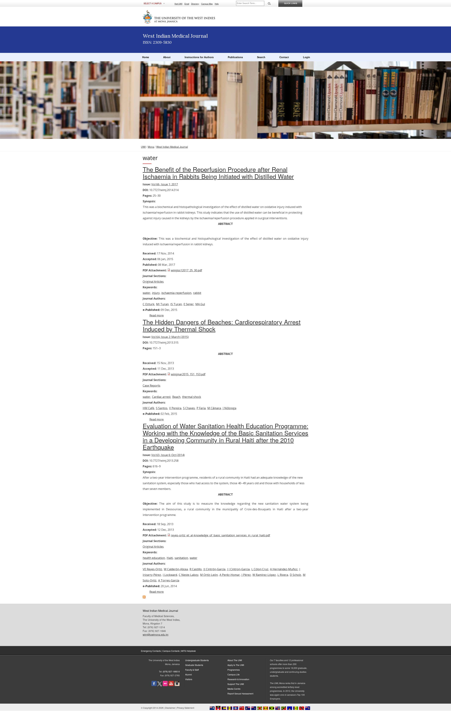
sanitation (181, 558)
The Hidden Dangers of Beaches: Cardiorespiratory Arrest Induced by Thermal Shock (222, 325)
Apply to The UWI (235, 664)
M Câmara (214, 408)
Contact (284, 57)
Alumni (188, 674)
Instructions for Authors (199, 57)
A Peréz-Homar (230, 575)
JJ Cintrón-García (214, 569)
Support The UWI (235, 683)
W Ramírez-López (264, 575)
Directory (195, 3)
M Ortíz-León (209, 575)
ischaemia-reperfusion (176, 293)
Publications (235, 57)
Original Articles (153, 282)
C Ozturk (148, 304)
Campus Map (207, 3)
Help (217, 3)
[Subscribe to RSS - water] (144, 597)
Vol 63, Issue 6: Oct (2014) (168, 455)
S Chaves (189, 408)
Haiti (170, 558)
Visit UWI (178, 3)
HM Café (148, 408)
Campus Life (233, 674)
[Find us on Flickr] (165, 685)
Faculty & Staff (192, 669)
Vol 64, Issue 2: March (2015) (170, 337)
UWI (143, 147)
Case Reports (151, 385)
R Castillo (196, 569)
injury (156, 293)
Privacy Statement (185, 707)
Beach (176, 397)
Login (306, 57)
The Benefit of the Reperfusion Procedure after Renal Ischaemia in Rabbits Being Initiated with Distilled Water (218, 173)
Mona (151, 147)
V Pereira (175, 408)
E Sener (189, 304)
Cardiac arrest (161, 397)
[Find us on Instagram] (177, 685)
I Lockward (170, 575)
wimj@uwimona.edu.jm (155, 634)
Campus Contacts (171, 650)
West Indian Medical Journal (172, 147)
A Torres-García (168, 580)
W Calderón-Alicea (176, 569)
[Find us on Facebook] (154, 685)
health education (154, 558)
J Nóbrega (229, 408)
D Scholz (295, 575)
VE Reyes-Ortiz (152, 569)
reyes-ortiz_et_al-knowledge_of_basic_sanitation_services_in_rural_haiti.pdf (220, 535)
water (146, 293)
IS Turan (176, 304)
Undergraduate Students (197, 660)
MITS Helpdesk (188, 650)
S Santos (161, 408)
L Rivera (282, 575)
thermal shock (191, 397)
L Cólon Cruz (259, 569)
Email (186, 3)
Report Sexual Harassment (240, 693)
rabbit (197, 293)
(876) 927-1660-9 (171, 671)
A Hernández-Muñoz (284, 569)
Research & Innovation (238, 679)
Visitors (188, 679)
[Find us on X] (159, 685)
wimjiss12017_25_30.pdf (186, 270)
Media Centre (233, 688)
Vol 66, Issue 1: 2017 (164, 184)
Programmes (233, 669)
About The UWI (234, 660)
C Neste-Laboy (188, 575)
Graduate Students (194, 664)
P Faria (201, 408)
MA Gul (200, 304)
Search (261, 57)
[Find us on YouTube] (171, 685)
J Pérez (246, 575)
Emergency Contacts (151, 650)
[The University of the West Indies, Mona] (188, 16)
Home (145, 57)
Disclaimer (170, 707)
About (167, 57)
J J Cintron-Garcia (238, 569)
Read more (156, 315)
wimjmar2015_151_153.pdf (188, 374)
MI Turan (162, 304)
